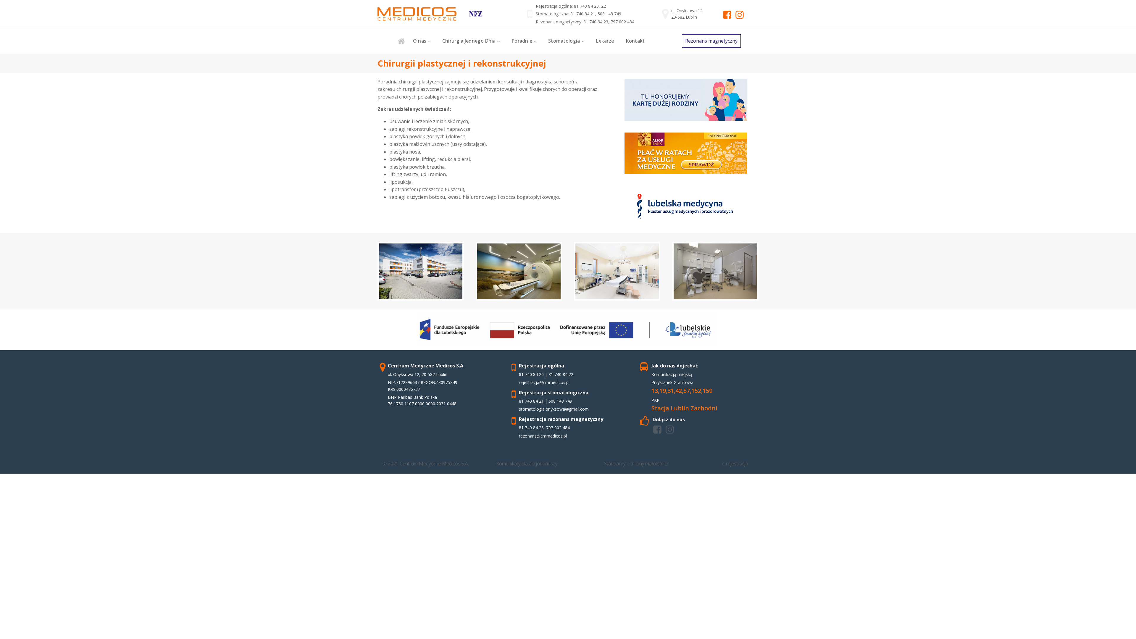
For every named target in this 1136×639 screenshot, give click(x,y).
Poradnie (521, 41)
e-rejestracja (735, 463)
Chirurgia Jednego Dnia (469, 41)
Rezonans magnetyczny (711, 41)
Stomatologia (564, 41)
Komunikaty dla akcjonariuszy (526, 463)
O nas (420, 41)
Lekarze (605, 41)
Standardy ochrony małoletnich (636, 463)
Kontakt (635, 41)
